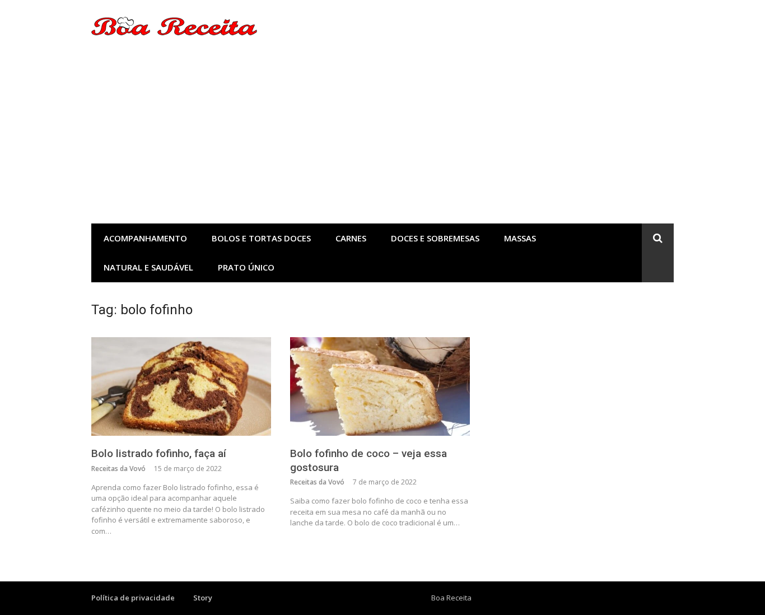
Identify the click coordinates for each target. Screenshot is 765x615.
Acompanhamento (145, 238)
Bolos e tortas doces (261, 238)
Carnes (350, 238)
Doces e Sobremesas (435, 238)
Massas (520, 238)
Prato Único (246, 267)
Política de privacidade (133, 598)
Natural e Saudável (148, 267)
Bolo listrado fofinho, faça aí (158, 453)
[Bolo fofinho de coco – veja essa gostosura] (380, 386)
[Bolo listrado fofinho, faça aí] (181, 386)
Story (202, 598)
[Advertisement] (382, 139)
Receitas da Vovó (118, 468)
